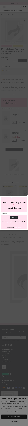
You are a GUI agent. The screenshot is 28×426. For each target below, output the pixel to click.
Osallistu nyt (14, 217)
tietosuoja (12, 227)
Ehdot (8, 227)
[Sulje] (27, 195)
